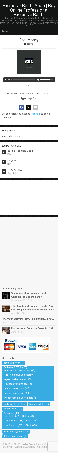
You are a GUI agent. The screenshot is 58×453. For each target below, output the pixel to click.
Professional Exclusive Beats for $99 (32, 328)
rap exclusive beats (14, 379)
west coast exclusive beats (18, 397)
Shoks (29, 425)
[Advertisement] (17, 197)
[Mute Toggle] (38, 79)
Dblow (25, 416)
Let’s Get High (15, 170)
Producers (8, 413)
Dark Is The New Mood (20, 150)
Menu (5, 31)
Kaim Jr (30, 420)
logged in (36, 113)
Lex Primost (10, 425)
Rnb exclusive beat (13, 436)
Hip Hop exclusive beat (16, 374)
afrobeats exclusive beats (18, 370)
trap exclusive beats (15, 393)
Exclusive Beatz (11, 404)
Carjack (11, 160)
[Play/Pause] (5, 79)
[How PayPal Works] (26, 352)
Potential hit (9, 408)
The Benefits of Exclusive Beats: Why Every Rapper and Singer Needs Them (32, 308)
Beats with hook (11, 362)
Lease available (37, 404)
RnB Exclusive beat (14, 388)
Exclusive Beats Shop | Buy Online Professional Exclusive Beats (29, 10)
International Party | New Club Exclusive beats (28, 319)
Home (30, 43)
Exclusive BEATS (12, 367)
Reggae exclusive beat (16, 384)
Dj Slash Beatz (12, 420)
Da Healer (9, 416)
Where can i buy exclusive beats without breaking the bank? (29, 295)
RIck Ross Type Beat (14, 431)
